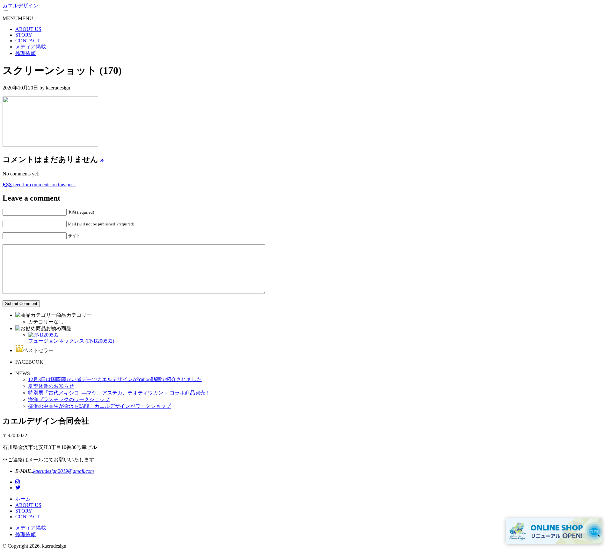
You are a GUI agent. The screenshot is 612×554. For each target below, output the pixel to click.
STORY (23, 35)
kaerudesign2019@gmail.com (63, 471)
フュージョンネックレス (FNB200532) (71, 341)
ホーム (23, 498)
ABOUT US (28, 29)
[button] (18, 18)
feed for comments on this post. (39, 184)
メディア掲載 (30, 46)
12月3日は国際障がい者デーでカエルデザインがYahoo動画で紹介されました (115, 379)
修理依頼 (25, 53)
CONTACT (27, 40)
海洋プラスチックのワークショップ (69, 399)
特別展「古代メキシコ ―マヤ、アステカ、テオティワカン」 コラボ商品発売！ (119, 392)
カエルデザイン (20, 5)
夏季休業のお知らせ (51, 386)
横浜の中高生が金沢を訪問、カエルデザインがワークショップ (99, 406)
